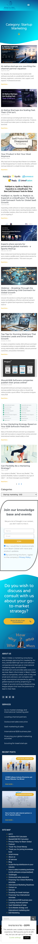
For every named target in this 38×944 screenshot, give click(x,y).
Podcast (12, 844)
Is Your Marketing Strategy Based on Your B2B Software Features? (19, 425)
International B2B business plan (17, 731)
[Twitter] (10, 697)
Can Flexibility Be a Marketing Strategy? (15, 467)
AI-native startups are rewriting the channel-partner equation (18, 67)
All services (13, 859)
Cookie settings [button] (15, 937)
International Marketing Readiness (21, 885)
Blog (10, 862)
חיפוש (11, 834)
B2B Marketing (14, 913)
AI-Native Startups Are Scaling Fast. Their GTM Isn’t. (18, 111)
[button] (28, 5)
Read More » (4, 84)
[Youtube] (6, 697)
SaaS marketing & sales (14, 727)
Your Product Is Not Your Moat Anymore (16, 155)
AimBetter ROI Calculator (18, 837)
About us (12, 857)
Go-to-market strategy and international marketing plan (16, 711)
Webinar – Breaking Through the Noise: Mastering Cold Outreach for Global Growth (18, 290)
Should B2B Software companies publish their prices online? (17, 381)
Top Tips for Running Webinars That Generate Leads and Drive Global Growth (18, 336)
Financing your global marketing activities (18, 737)
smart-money (13, 854)
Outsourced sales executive (16, 722)
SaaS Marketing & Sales (17, 905)
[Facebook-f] (3, 697)
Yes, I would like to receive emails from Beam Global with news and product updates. (19, 548)
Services (12, 890)
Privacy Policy (25, 557)
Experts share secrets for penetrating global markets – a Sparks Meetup (16, 246)
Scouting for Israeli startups (15, 743)
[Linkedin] (13, 697)
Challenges (13, 875)
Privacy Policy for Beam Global (20, 842)
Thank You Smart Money (18, 847)
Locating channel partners (15, 717)
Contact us (13, 887)
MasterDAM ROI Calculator (18, 839)
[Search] (33, 919)
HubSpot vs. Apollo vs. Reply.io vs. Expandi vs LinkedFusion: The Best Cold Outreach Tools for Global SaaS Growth (18, 199)
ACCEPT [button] (27, 937)
